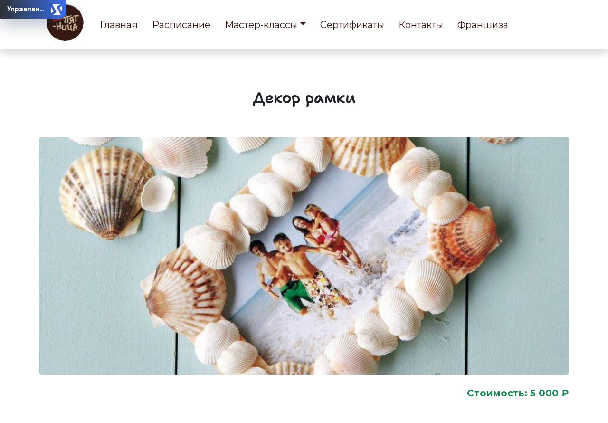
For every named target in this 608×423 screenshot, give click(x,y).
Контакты (421, 24)
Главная (119, 24)
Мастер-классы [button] (261, 24)
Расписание (181, 24)
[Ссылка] (65, 23)
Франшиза (482, 24)
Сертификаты (352, 24)
